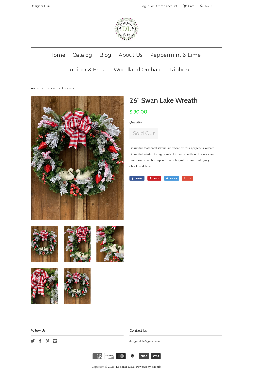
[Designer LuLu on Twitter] (33, 341)
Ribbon (179, 69)
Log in (145, 6)
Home (57, 55)
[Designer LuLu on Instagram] (55, 341)
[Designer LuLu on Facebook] (40, 341)
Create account (166, 6)
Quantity (135, 122)
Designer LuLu (125, 366)
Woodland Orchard (138, 69)
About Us (131, 55)
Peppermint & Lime (175, 55)
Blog (105, 55)
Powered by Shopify (148, 366)
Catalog (82, 55)
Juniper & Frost (86, 69)
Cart (191, 6)
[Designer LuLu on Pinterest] (47, 341)
